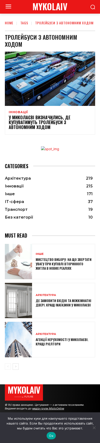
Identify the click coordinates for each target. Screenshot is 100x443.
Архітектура (46, 295)
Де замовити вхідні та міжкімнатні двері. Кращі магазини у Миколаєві (63, 302)
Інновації (18, 112)
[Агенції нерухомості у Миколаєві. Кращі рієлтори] (18, 339)
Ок (51, 436)
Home (9, 22)
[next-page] (16, 366)
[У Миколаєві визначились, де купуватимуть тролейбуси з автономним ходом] (50, 79)
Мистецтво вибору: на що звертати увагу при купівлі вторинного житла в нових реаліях (64, 264)
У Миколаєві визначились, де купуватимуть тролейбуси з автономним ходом (39, 122)
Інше (40, 254)
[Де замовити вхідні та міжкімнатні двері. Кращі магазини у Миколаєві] (18, 300)
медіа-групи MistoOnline (48, 408)
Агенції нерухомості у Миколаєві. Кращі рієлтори (62, 341)
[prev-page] (8, 366)
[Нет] (94, 427)
